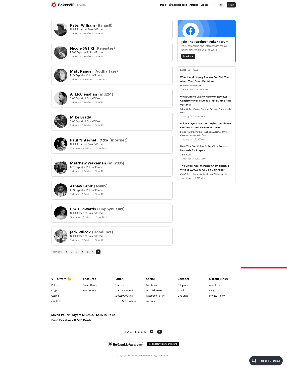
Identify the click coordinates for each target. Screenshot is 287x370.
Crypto (55, 291)
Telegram (183, 285)
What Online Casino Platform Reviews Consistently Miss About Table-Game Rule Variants (205, 101)
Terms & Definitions (125, 301)
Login (231, 4)
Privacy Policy (217, 296)
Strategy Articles (123, 296)
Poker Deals (89, 285)
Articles (194, 4)
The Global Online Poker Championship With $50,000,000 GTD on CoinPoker (204, 168)
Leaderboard (179, 4)
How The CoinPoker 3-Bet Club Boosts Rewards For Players (203, 148)
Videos (204, 4)
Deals (163, 4)
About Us (214, 285)
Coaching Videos (123, 291)
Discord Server (154, 291)
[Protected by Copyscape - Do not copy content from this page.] (163, 344)
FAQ (211, 291)
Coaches (119, 285)
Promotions (89, 291)
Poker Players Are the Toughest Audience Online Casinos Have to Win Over (205, 126)
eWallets (56, 301)
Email (181, 291)
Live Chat (183, 296)
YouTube (151, 301)
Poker (54, 285)
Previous (57, 251)
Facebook (151, 285)
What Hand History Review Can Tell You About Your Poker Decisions (204, 79)
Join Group (188, 56)
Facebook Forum (155, 296)
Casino (55, 296)
